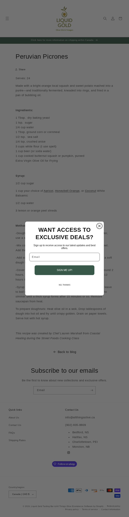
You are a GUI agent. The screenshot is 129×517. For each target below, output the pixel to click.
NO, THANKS (64, 285)
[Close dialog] (99, 226)
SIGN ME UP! (64, 270)
